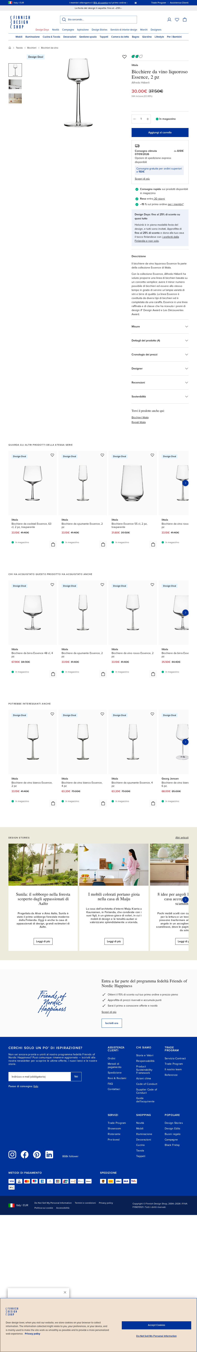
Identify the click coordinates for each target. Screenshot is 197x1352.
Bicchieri (31, 47)
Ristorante (114, 1134)
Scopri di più (109, 1012)
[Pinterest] (37, 1154)
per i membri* (176, 204)
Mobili (19, 36)
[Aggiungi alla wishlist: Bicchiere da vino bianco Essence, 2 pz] (52, 714)
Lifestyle (159, 36)
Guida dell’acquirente (145, 1100)
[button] (169, 19)
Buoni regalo (172, 1134)
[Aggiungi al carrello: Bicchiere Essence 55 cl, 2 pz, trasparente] (153, 544)
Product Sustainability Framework (144, 1070)
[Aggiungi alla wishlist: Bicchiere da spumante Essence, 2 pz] (102, 455)
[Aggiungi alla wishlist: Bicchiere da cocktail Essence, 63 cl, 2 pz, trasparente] (52, 455)
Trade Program (174, 1063)
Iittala (135, 65)
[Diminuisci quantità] (134, 119)
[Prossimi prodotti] (185, 483)
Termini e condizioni (85, 1203)
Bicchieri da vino (49, 47)
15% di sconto (100, 2)
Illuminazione (32, 36)
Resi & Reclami (117, 1078)
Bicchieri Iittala (140, 417)
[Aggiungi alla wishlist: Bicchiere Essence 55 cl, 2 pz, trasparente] (152, 455)
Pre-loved (114, 1139)
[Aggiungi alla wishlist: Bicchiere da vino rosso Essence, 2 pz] (152, 584)
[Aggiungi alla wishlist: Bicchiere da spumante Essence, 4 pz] (152, 714)
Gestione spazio (88, 36)
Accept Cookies (156, 1325)
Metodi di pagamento (115, 1065)
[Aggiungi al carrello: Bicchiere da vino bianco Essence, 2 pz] (53, 803)
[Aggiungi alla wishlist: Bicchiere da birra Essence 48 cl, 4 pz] (52, 584)
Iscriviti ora (111, 1023)
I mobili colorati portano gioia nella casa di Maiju (114, 896)
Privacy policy (106, 1203)
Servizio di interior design (123, 29)
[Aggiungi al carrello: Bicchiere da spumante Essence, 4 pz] (153, 803)
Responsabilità (145, 1061)
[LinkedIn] (49, 1154)
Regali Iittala (139, 422)
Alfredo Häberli (140, 82)
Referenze (171, 1075)
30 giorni (159, 198)
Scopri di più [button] (142, 178)
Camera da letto (120, 36)
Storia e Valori (144, 1055)
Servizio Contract (175, 1058)
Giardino (147, 36)
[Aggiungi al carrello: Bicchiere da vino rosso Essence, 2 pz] (153, 674)
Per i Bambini (174, 36)
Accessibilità (62, 1208)
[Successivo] (185, 900)
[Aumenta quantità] (148, 119)
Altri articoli (182, 837)
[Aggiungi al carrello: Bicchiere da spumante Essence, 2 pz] (103, 544)
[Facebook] (24, 1154)
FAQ (110, 1083)
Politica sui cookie (43, 1208)
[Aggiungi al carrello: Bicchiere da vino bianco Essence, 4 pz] (103, 803)
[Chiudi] (65, 1292)
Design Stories (99, 29)
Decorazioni (69, 36)
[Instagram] (12, 1154)
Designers (156, 29)
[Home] (9, 47)
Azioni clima (143, 1078)
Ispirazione (83, 29)
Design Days (42, 29)
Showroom (114, 1128)
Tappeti (104, 36)
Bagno (135, 36)
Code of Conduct (146, 1084)
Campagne (68, 29)
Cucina (140, 1145)
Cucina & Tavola (51, 36)
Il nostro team (173, 1069)
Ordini (111, 1058)
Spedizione (115, 1072)
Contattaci (114, 1089)
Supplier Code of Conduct (146, 1091)
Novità (55, 29)
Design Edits (172, 1128)
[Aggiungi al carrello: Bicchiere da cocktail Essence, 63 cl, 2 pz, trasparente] (53, 544)
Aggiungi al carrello (160, 132)
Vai (76, 1076)
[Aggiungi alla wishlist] (124, 56)
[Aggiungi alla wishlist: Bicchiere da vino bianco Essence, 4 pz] (102, 714)
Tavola (19, 47)
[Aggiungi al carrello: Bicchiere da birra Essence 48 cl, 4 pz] (53, 674)
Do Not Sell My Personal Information (53, 1203)
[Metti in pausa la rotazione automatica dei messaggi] (135, 2)
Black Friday (172, 1145)
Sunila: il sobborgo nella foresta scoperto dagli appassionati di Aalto (43, 898)
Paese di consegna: (20, 1086)
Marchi (144, 29)
